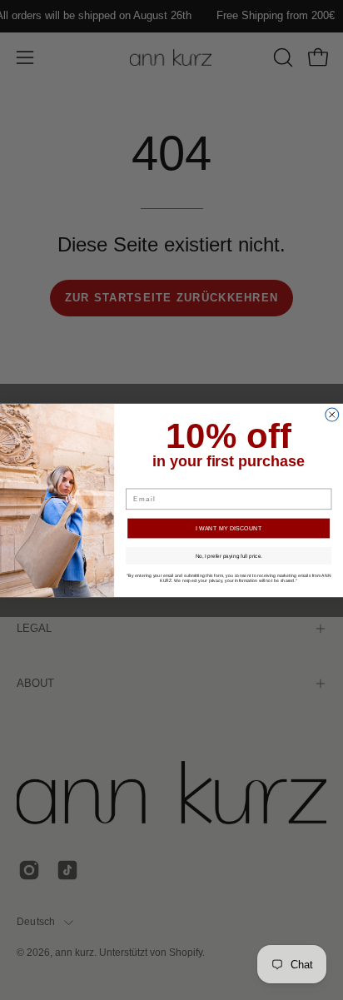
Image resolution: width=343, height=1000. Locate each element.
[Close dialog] (332, 414)
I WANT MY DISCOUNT (228, 528)
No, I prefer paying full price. (229, 555)
